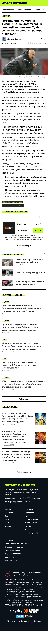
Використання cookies (14, 547)
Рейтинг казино (31, 523)
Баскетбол (9, 513)
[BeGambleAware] (18, 621)
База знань (29, 529)
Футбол (6, 16)
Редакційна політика (13, 554)
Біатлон (8, 526)
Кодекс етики (10, 557)
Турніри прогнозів (32, 533)
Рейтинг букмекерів (32, 519)
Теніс (7, 523)
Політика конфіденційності (16, 544)
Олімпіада (29, 509)
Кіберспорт (29, 513)
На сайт (38, 230)
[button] (36, 3)
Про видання (10, 540)
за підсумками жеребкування (16, 153)
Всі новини (24, 399)
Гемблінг (28, 526)
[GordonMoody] (31, 611)
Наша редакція (11, 560)
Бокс (5, 340)
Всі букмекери (24, 245)
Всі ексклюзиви (24, 472)
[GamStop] (24, 616)
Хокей (7, 519)
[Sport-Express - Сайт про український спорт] (13, 3)
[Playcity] (16, 611)
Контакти (8, 564)
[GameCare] (36, 621)
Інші (26, 516)
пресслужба (18, 106)
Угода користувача (12, 550)
